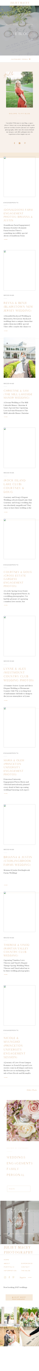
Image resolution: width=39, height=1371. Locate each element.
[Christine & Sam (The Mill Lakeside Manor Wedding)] (19, 357)
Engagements (11, 202)
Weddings (9, 295)
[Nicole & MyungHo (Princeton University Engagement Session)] (19, 1005)
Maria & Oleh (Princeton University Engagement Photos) (14, 767)
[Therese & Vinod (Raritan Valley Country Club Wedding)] (19, 912)
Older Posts (32, 1090)
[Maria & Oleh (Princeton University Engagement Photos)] (19, 727)
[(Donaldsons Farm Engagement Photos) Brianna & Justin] (19, 177)
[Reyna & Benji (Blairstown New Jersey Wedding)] (19, 270)
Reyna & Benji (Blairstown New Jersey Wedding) (18, 306)
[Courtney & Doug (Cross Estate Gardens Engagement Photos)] (19, 539)
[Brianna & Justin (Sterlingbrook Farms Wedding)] (19, 824)
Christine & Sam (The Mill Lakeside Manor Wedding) (18, 394)
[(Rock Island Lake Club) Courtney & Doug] (19, 448)
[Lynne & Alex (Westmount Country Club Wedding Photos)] (19, 636)
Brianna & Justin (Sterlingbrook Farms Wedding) (18, 861)
